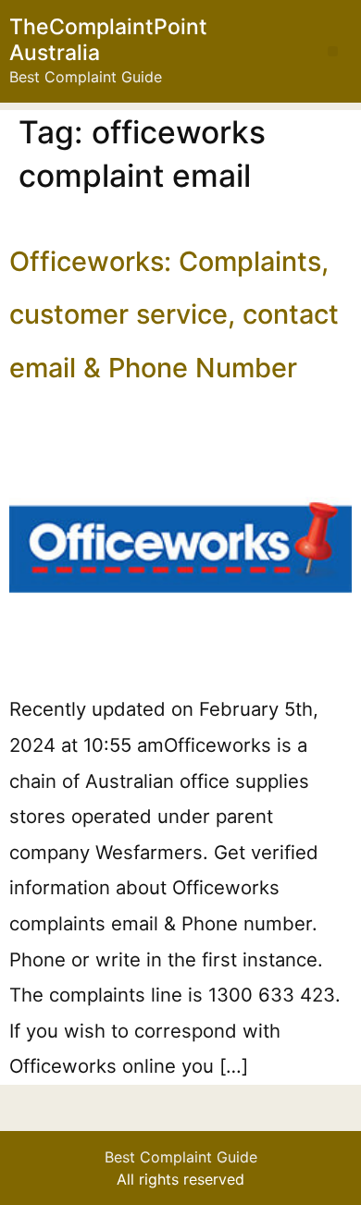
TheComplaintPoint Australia (108, 40)
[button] (333, 51)
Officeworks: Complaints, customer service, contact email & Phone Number (174, 314)
